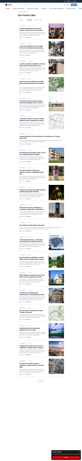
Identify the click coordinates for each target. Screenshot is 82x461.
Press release (22, 43)
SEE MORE (41, 381)
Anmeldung (66, 4)
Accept (66, 457)
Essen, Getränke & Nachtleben (56, 8)
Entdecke (8, 8)
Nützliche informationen (19, 8)
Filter (22, 19)
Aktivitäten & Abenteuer (33, 8)
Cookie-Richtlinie (76, 454)
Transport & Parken (71, 8)
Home (20, 11)
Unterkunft (43, 8)
